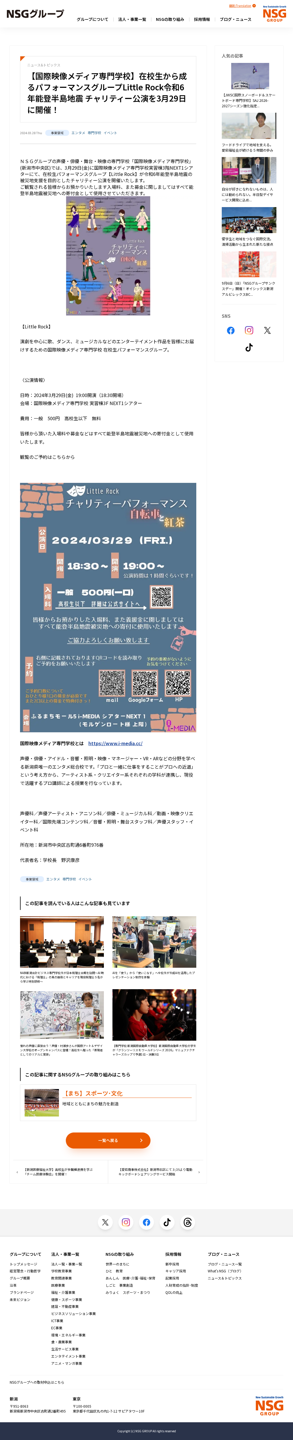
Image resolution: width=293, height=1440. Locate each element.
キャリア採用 (175, 1271)
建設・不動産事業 (65, 1306)
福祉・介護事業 (63, 1292)
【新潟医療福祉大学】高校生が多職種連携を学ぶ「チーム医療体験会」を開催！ (58, 1172)
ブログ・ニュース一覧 (225, 1264)
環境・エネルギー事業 (68, 1335)
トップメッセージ (23, 1264)
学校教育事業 (61, 1271)
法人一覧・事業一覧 (66, 1264)
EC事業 (56, 1328)
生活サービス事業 (65, 1349)
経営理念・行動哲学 (25, 1271)
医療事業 (58, 1285)
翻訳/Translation (240, 5)
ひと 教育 (114, 1271)
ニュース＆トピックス (225, 1278)
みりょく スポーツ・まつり (128, 1292)
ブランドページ (22, 1292)
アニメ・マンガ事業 (66, 1363)
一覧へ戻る (108, 1140)
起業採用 (172, 1278)
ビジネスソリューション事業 (73, 1313)
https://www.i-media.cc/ (115, 743)
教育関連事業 (61, 1278)
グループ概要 (20, 1278)
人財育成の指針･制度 (181, 1285)
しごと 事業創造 (119, 1285)
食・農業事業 (61, 1342)
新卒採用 (172, 1264)
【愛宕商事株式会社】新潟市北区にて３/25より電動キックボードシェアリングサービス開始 (155, 1172)
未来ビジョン (20, 1299)
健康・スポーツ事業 (66, 1299)
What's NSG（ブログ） (225, 1271)
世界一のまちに (118, 1264)
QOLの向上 (174, 1292)
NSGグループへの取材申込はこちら (37, 1382)
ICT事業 (57, 1320)
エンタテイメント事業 (68, 1356)
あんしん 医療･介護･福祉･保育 (130, 1278)
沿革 (13, 1285)
